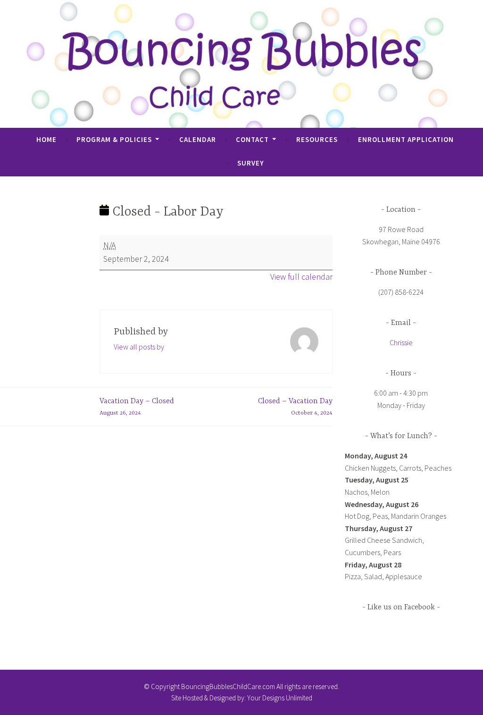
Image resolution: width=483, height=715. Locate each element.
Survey (250, 162)
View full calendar (301, 276)
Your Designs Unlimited (279, 697)
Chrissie (401, 342)
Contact (252, 139)
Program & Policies (114, 139)
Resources (317, 139)
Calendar (197, 139)
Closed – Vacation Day (295, 407)
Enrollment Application (406, 139)
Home (46, 139)
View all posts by (139, 346)
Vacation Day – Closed (137, 407)
